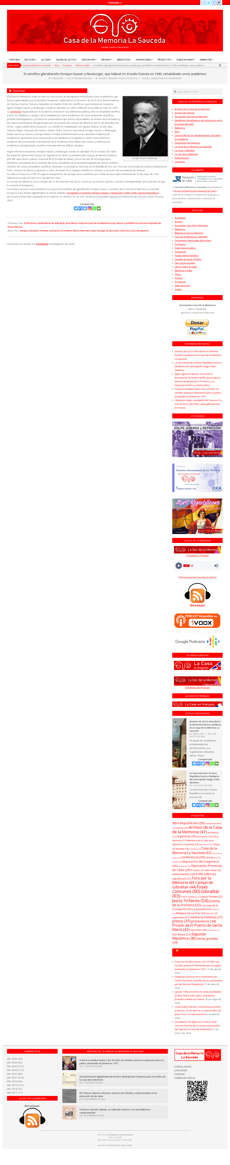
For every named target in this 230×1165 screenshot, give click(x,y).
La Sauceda (201, 909)
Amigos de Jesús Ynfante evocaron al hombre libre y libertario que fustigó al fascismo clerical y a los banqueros (84, 230)
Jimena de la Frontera (196, 903)
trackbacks (42, 243)
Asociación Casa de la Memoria (191, 116)
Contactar (180, 161)
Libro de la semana (185, 263)
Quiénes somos (182, 1066)
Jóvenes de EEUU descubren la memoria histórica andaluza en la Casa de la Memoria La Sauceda (198, 355)
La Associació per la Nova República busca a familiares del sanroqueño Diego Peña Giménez (198, 366)
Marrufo (211, 913)
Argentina (186, 836)
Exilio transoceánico (185, 247)
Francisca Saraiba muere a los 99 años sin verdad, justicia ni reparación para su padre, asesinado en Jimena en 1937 (198, 392)
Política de (126, 1145)
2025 (14, 1062)
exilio (203, 874)
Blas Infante (205, 844)
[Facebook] (80, 208)
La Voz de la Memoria (186, 154)
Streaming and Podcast (197, 687)
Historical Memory (191, 896)
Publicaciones (182, 157)
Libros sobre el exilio (186, 266)
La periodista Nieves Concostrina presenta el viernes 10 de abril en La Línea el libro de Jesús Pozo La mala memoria (198, 1010)
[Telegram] (76, 208)
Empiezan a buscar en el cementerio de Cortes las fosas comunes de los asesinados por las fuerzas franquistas (198, 980)
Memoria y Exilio (116, 78)
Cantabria (195, 849)
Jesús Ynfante (190, 900)
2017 (14, 1092)
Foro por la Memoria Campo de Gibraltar (199, 952)
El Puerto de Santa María (206, 870)
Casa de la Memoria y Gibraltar (191, 236)
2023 (14, 1070)
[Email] (99, 208)
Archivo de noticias (185, 112)
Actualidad (180, 217)
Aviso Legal (101, 1145)
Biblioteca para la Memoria (189, 232)
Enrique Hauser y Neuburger (166, 78)
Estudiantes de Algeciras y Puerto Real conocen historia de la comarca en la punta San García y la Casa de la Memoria (197, 1025)
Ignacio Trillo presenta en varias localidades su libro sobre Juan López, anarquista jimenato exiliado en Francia (198, 995)
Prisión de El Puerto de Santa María (197, 927)
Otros (178, 274)
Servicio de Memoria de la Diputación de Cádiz (195, 191)
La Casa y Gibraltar (185, 150)
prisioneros (203, 921)
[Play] (179, 566)
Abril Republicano (188, 823)
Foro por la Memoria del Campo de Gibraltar (192, 882)
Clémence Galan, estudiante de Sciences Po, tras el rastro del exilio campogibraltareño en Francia (198, 404)
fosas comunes (190, 889)
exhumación (183, 874)
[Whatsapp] (94, 208)
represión (198, 930)
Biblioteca (180, 127)
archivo (182, 827)
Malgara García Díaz (190, 913)
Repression (213, 930)
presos (181, 921)
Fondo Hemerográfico (187, 255)
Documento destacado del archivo (193, 240)
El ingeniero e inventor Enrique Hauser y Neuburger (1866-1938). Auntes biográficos (112, 192)
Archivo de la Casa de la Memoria (192, 109)
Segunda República (189, 936)
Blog (177, 131)
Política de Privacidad (113, 1145)
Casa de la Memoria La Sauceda (194, 850)
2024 (14, 1066)
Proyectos (132, 78)
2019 (14, 1085)
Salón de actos (182, 285)
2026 (14, 1058)
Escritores (180, 244)
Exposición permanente (187, 142)
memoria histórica (206, 917)
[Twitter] (85, 208)
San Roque (181, 934)
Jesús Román (212, 896)
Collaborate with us (184, 1077)
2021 (14, 1077)
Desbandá (184, 866)
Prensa (178, 278)
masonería (181, 917)
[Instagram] (90, 208)
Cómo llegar (180, 1070)
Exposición (180, 251)
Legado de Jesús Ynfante (188, 259)
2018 (14, 1088)
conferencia (193, 857)
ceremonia (15, 111)
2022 (14, 1073)
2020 (14, 1081)
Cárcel (177, 862)
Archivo (103, 78)
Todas (178, 289)
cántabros (213, 857)
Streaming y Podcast (197, 555)
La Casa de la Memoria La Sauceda (193, 146)
